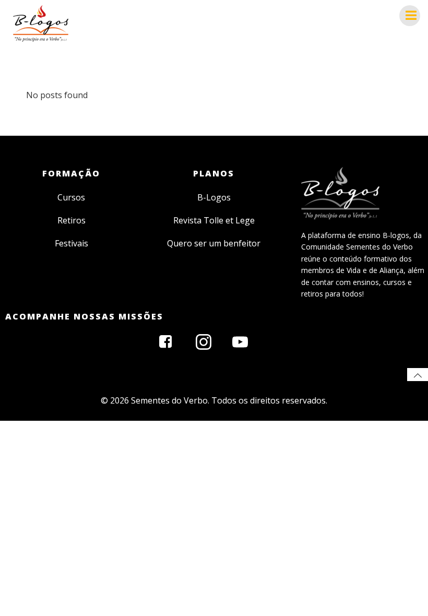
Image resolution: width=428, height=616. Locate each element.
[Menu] (409, 15)
